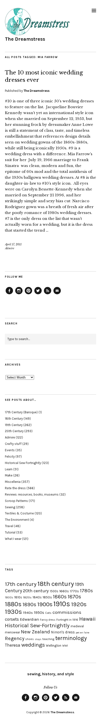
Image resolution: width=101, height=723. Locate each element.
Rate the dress (15, 488)
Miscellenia (13, 482)
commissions (66, 612)
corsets (12, 619)
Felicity (10, 456)
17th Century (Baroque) (21, 412)
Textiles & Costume (19, 513)
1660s (64, 591)
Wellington (53, 645)
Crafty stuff (13, 444)
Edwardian (29, 619)
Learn (9, 469)
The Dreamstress (25, 39)
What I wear (13, 539)
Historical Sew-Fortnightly (37, 625)
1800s (9, 597)
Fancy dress (47, 619)
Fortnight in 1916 (67, 619)
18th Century (14, 418)
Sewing (10, 507)
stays (38, 639)
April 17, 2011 (13, 244)
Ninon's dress (63, 632)
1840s (37, 597)
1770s (74, 591)
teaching (48, 639)
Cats (48, 613)
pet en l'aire (82, 632)
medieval (77, 626)
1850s (47, 597)
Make (9, 475)
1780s (86, 590)
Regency (14, 638)
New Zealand (35, 632)
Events (10, 450)
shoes (29, 639)
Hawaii (87, 619)
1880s (13, 604)
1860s (60, 597)
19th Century (14, 425)
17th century (21, 584)
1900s (44, 604)
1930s (13, 612)
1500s (54, 591)
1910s (61, 604)
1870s (74, 596)
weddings (33, 644)
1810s (18, 597)
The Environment (17, 520)
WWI (65, 645)
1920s (79, 604)
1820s (27, 597)
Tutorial (10, 532)
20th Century (14, 431)
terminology (71, 638)
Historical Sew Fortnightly (23, 463)
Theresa (12, 645)
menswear (12, 632)
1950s (39, 612)
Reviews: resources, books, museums (32, 494)
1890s (29, 604)
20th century (36, 590)
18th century (56, 584)
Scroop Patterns (16, 501)
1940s (28, 612)
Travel (9, 526)
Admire (9, 248)
